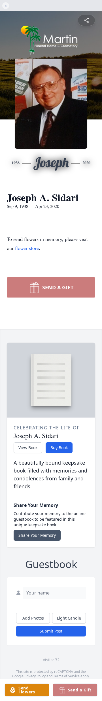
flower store (27, 248)
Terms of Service (66, 676)
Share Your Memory (37, 535)
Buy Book (59, 447)
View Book (27, 447)
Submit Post (51, 631)
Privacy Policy (35, 676)
